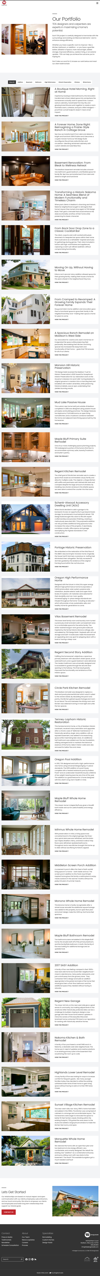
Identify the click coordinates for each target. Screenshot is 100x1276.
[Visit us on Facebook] (26, 1259)
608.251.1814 (94, 1245)
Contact (6, 1233)
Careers (25, 1242)
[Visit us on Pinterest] (32, 1259)
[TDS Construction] (5, 3)
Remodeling (47, 1237)
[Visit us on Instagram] (29, 1259)
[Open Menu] (97, 3)
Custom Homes (48, 1240)
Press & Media (7, 1237)
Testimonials (6, 1240)
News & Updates (28, 1240)
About (25, 1233)
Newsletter (6, 1242)
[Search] (21, 1259)
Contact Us (8, 1212)
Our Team (26, 1237)
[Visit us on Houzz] (35, 1259)
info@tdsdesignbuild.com (90, 1247)
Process (25, 1245)
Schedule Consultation (10, 1245)
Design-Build (47, 1242)
